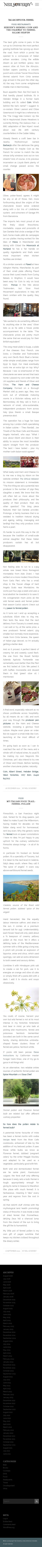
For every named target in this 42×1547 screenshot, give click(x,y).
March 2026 (7, 1291)
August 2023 (7, 1377)
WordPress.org (8, 1527)
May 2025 (6, 1317)
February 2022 (8, 1430)
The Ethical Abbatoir (29, 479)
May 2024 (6, 1350)
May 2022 (6, 1421)
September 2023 (9, 1374)
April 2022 (7, 1424)
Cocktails (6, 1471)
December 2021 (9, 1436)
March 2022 (7, 1427)
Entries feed (7, 1522)
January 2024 (8, 1362)
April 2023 (7, 1389)
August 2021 (7, 1448)
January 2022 (8, 1433)
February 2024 (8, 1359)
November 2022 (9, 1403)
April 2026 (7, 1288)
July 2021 (6, 1451)
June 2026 (7, 1282)
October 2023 (8, 1371)
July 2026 (6, 1279)
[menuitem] (31, 4)
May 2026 (6, 1285)
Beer (5, 1465)
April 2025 (7, 1320)
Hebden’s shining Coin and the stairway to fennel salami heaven (21, 30)
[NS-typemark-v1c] (17, 4)
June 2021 (7, 1454)
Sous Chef (27, 1074)
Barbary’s (7, 145)
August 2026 (8, 1276)
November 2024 (9, 1335)
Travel (5, 1483)
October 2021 (8, 1442)
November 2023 (9, 1368)
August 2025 (7, 1309)
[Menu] (36, 4)
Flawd (28, 264)
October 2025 (8, 1306)
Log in (5, 1519)
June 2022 (7, 1418)
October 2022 (8, 1406)
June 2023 (7, 1383)
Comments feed (9, 1524)
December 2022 (9, 1400)
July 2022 (6, 1415)
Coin (29, 102)
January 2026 (8, 1297)
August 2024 (8, 1341)
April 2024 (7, 1353)
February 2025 (8, 1326)
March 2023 (7, 1392)
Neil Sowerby (31, 788)
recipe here (9, 1140)
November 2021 (9, 1439)
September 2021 (9, 1445)
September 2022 (9, 1409)
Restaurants (24, 24)
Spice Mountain (10, 1074)
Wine (5, 1489)
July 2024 (6, 1344)
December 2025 (9, 1300)
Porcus (14, 285)
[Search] (31, 4)
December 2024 (9, 1332)
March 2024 (7, 1356)
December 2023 (9, 1365)
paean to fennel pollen (17, 608)
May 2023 (6, 1386)
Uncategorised (9, 1486)
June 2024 (7, 1347)
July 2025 (6, 1311)
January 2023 (8, 1397)
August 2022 (7, 1412)
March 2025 (7, 1323)
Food (14, 24)
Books (5, 1468)
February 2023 (8, 1395)
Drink (5, 1474)
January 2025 (8, 1329)
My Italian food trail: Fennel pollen (21, 802)
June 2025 (7, 1314)
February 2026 (8, 1294)
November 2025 (9, 1303)
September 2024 (9, 1338)
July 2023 (6, 1380)
